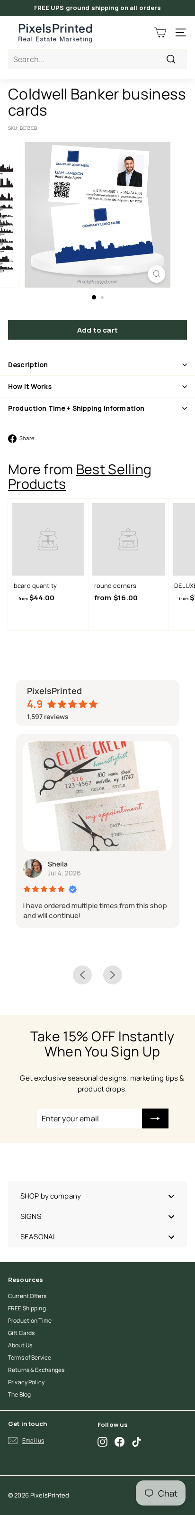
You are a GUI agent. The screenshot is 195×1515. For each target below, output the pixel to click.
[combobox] (97, 59)
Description (28, 364)
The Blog (19, 1394)
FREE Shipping (27, 1308)
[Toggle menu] (171, 1196)
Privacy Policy (26, 1382)
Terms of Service (29, 1357)
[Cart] (160, 32)
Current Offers (27, 1296)
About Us (20, 1345)
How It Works (30, 386)
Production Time (30, 1321)
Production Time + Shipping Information (76, 408)
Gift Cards (21, 1333)
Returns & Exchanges (36, 1370)
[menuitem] (97, 1196)
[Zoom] (157, 274)
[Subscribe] (155, 1118)
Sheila (58, 864)
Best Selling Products (79, 476)
